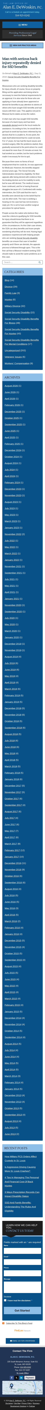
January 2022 (12, 560)
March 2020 (11, 631)
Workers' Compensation (17, 363)
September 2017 (13, 805)
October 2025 (12, 418)
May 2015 (10, 986)
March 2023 (11, 521)
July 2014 (10, 1050)
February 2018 (12, 773)
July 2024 (10, 469)
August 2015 (11, 966)
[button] (22, 25)
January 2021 (12, 598)
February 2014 (12, 1082)
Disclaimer (7, 1296)
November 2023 (13, 495)
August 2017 (11, 811)
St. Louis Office (23, 1373)
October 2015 (12, 953)
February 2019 (12, 695)
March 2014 (11, 1076)
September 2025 (13, 424)
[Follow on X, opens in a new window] (16, 1378)
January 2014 (12, 1089)
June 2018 (10, 747)
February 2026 (12, 405)
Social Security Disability (17, 312)
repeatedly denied (10, 125)
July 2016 (10, 895)
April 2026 (10, 398)
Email (6, 1257)
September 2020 (13, 611)
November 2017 (13, 792)
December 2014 (13, 1018)
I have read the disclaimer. (19, 1301)
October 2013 (12, 1108)
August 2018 (11, 734)
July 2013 (10, 1127)
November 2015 (13, 947)
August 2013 (11, 1121)
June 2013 (10, 1134)
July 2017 (10, 818)
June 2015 (10, 979)
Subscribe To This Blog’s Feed (19, 1323)
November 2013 (13, 1102)
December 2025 (13, 411)
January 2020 (12, 637)
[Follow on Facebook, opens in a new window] (12, 1378)
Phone (6, 1268)
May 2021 (10, 585)
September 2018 (13, 727)
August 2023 (11, 502)
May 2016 (10, 908)
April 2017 (10, 837)
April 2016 (10, 915)
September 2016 (13, 882)
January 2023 (12, 527)
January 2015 (12, 1011)
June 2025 (10, 431)
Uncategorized (12, 350)
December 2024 (13, 450)
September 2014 (13, 1037)
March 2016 (11, 921)
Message (7, 1279)
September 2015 (13, 960)
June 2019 (10, 669)
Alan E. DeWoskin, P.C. (23, 73)
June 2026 (10, 392)
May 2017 (10, 831)
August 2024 (11, 463)
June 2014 (10, 1056)
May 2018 (10, 753)
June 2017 (10, 824)
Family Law (10, 293)
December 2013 (13, 1095)
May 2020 (10, 624)
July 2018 (10, 740)
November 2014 (13, 1024)
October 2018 (12, 721)
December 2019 (13, 644)
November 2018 (13, 715)
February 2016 (12, 927)
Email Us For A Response (23, 1341)
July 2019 (10, 663)
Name (6, 1245)
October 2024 (12, 456)
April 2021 (10, 592)
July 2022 (10, 540)
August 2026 (11, 386)
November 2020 (13, 605)
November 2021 (13, 566)
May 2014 (10, 1063)
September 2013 (13, 1115)
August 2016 (11, 889)
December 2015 (13, 940)
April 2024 (10, 476)
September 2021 (13, 573)
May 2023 (10, 515)
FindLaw (32, 1406)
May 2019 (10, 676)
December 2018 (13, 708)
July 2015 (10, 973)
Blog (7, 280)
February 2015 (12, 1005)
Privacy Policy (27, 1403)
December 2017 (13, 785)
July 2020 (10, 618)
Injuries (8, 299)
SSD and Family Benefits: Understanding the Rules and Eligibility (20, 1206)
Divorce (9, 286)
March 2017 (11, 844)
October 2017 (12, 798)
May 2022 (10, 547)
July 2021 (10, 579)
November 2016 (13, 869)
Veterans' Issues (13, 357)
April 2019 (10, 682)
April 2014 (10, 1069)
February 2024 (12, 482)
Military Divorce (12, 306)
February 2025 (12, 444)
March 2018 (11, 766)
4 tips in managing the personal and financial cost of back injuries (22, 1181)
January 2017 (12, 856)
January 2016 (12, 934)
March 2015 (11, 998)
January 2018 (12, 779)
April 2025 (10, 437)
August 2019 (11, 656)
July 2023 (10, 508)
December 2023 (13, 489)
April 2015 (10, 992)
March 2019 (11, 689)
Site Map (17, 1403)
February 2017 (12, 850)
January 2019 (12, 702)
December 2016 (13, 863)
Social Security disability (27, 238)
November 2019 (13, 650)
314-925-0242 (22, 15)
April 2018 (10, 760)
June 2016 (10, 902)
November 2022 (13, 534)
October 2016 (12, 876)
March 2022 (11, 553)
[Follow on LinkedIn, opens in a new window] (21, 1378)
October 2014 (12, 1031)
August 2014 (11, 1044)
